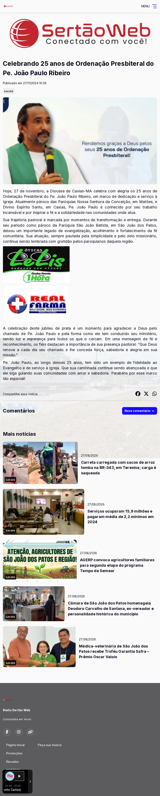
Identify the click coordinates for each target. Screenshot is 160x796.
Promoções (14, 753)
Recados (12, 761)
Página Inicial (15, 745)
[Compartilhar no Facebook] (137, 394)
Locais (8, 91)
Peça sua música (49, 745)
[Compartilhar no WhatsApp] (154, 394)
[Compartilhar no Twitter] (146, 394)
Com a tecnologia (12, 788)
